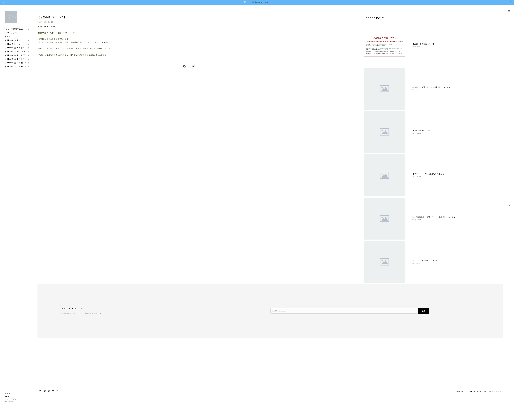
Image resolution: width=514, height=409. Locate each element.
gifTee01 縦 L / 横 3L (15, 59)
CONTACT (9, 402)
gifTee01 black (12, 44)
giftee (8, 36)
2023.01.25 (416, 263)
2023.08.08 (416, 133)
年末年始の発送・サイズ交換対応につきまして (431, 87)
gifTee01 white (12, 40)
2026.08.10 (416, 47)
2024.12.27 (416, 90)
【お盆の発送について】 (51, 17)
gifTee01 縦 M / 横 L (15, 51)
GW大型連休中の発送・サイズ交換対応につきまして (434, 217)
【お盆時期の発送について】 (424, 44)
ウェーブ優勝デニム (14, 29)
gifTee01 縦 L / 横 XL (15, 55)
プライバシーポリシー (460, 391)
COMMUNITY (10, 399)
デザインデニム (12, 33)
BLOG (7, 396)
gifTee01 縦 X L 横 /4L (16, 66)
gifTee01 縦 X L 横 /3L (16, 63)
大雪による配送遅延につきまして (426, 260)
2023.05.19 (416, 177)
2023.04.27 (416, 220)
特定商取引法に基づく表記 (478, 391)
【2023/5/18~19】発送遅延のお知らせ (428, 174)
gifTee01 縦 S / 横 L (14, 48)
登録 (423, 311)
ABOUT (8, 393)
